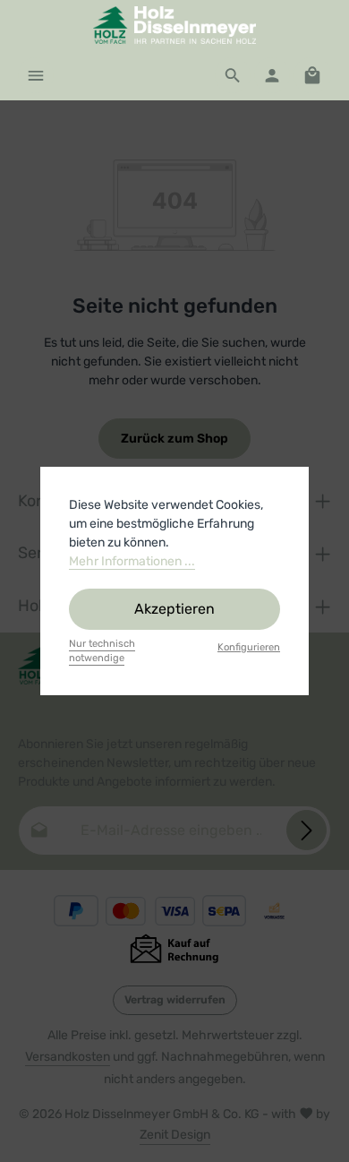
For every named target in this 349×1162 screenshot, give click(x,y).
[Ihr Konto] (272, 75)
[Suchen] (233, 75)
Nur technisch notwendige (102, 651)
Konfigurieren (248, 647)
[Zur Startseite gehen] (174, 25)
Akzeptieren (174, 608)
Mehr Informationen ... (132, 561)
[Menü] (36, 75)
